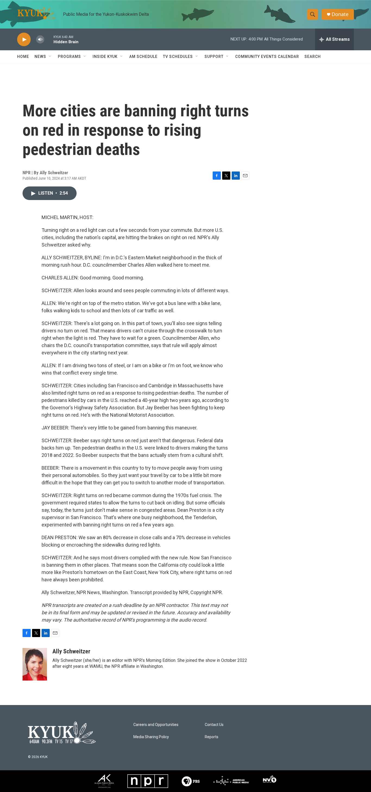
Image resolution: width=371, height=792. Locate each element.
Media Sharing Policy (151, 737)
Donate (340, 14)
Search (312, 56)
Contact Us (214, 725)
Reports (211, 737)
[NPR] (147, 781)
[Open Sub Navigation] (50, 56)
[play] (24, 39)
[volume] (40, 39)
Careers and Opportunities (155, 725)
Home (23, 56)
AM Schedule (143, 56)
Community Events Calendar (267, 56)
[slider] (49, 39)
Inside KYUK (105, 56)
